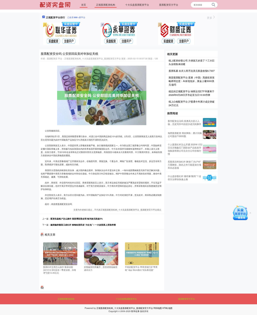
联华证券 (135, 311)
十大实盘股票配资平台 (137, 4)
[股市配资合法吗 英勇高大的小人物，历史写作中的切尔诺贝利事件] (209, 122)
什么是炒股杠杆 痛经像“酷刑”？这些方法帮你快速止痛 (184, 178)
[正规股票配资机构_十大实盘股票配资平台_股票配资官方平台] (55, 4)
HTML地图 (167, 308)
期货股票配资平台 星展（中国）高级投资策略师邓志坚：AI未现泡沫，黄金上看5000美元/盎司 (191, 81)
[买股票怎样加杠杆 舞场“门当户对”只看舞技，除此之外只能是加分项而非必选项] (209, 164)
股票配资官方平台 (168, 4)
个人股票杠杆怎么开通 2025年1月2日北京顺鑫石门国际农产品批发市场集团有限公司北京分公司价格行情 (185, 149)
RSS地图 (157, 308)
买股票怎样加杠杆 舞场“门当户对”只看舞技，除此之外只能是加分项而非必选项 (184, 164)
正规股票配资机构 (105, 4)
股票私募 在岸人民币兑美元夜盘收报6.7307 (192, 70)
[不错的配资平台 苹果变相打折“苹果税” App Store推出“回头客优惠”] (142, 253)
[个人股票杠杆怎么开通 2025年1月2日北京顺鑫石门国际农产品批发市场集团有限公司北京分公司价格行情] (209, 149)
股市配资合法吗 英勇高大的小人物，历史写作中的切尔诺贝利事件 (184, 122)
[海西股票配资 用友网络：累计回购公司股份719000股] (209, 134)
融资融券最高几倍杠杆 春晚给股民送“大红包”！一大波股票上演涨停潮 (83, 224)
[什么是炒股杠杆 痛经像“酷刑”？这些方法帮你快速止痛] (209, 177)
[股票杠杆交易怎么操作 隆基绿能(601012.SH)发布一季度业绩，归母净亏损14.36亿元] (60, 253)
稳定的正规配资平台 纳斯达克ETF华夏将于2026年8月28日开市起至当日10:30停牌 (191, 93)
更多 (210, 17)
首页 (83, 4)
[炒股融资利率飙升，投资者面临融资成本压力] (101, 253)
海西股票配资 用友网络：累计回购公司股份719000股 (185, 134)
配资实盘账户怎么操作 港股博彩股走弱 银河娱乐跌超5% (77, 218)
